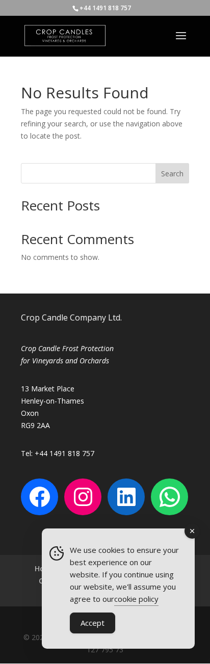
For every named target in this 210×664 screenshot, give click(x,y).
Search (172, 173)
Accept (92, 623)
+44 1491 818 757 (105, 8)
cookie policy (136, 599)
